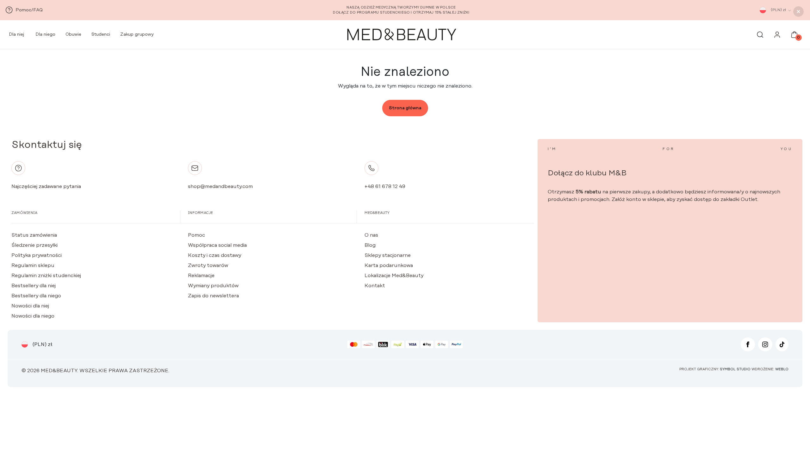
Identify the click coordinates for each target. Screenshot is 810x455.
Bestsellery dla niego (36, 296)
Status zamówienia (34, 235)
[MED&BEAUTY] (401, 35)
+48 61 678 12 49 (384, 186)
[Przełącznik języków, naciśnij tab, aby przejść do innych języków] (763, 10)
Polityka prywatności (36, 255)
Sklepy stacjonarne (387, 255)
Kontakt (374, 285)
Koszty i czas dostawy (214, 255)
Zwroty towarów (208, 265)
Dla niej (16, 34)
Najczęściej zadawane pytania (46, 186)
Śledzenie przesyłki (34, 245)
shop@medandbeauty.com (220, 186)
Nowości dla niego (32, 316)
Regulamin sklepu (32, 265)
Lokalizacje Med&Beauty (393, 275)
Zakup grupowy (136, 34)
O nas (371, 235)
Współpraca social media (217, 245)
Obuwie (73, 34)
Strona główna (405, 108)
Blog (370, 245)
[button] (798, 11)
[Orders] (777, 36)
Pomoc (196, 235)
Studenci (100, 34)
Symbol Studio (735, 369)
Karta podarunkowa (388, 265)
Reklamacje (201, 275)
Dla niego (44, 34)
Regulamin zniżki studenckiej (46, 275)
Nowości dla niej (30, 306)
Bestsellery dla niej (33, 285)
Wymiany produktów (213, 285)
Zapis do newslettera (213, 296)
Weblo (781, 369)
